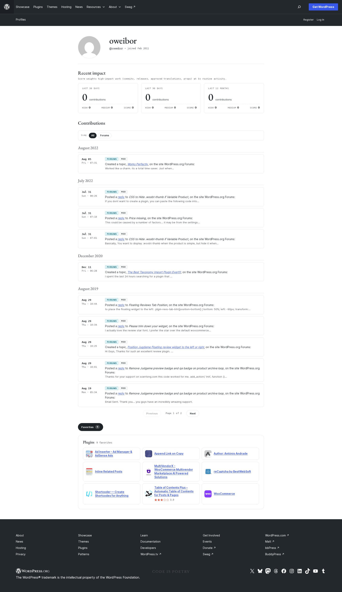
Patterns (83, 554)
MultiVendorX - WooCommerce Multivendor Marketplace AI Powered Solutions (173, 471)
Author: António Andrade (231, 453)
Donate (209, 547)
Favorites (89, 427)
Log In (320, 19)
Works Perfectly (137, 164)
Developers (148, 547)
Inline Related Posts (108, 471)
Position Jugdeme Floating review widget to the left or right (165, 347)
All (92, 135)
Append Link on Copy (168, 453)
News (19, 541)
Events (207, 541)
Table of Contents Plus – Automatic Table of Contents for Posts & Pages (174, 491)
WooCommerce (224, 493)
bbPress (272, 547)
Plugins (82, 547)
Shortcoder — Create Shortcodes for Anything (111, 493)
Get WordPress (323, 7)
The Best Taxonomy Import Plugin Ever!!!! (154, 272)
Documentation (151, 541)
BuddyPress (274, 554)
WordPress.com (277, 535)
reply (121, 197)
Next (193, 413)
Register (308, 19)
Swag (208, 554)
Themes (83, 541)
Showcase (85, 535)
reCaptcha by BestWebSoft (232, 471)
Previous (152, 413)
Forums (104, 135)
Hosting (21, 547)
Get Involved (211, 535)
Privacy (21, 554)
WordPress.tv (151, 554)
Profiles (21, 19)
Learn (144, 535)
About (20, 535)
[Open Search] (299, 7)
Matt (270, 541)
